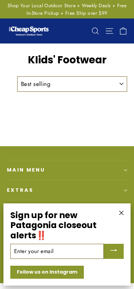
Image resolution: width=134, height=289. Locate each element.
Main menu (26, 169)
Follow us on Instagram (47, 271)
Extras (20, 190)
